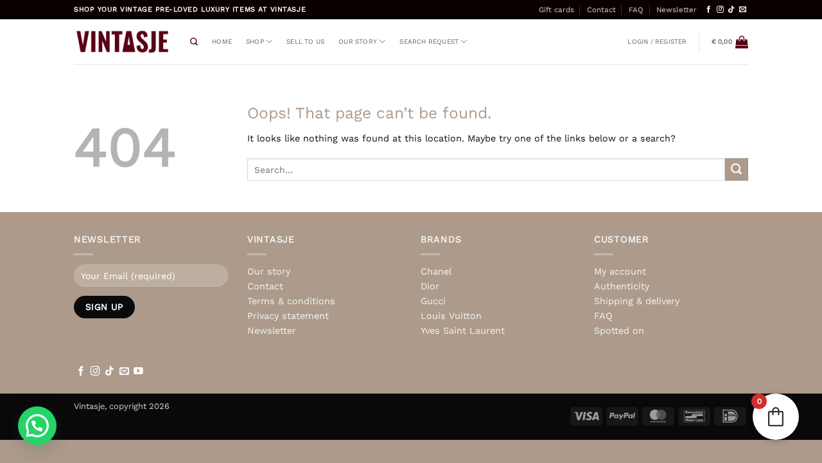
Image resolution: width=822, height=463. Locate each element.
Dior (430, 286)
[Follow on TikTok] (731, 10)
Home (222, 41)
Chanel (436, 271)
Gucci (433, 301)
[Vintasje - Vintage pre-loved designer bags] (122, 42)
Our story (357, 41)
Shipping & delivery (636, 301)
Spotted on (619, 330)
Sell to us (305, 41)
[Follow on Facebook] (708, 10)
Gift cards (556, 9)
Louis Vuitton (451, 316)
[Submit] (736, 169)
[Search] (194, 42)
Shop (255, 41)
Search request (429, 41)
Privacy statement (288, 316)
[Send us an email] (742, 10)
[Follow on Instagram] (720, 10)
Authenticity (621, 286)
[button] (656, 41)
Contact (601, 9)
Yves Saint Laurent (463, 330)
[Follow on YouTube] (138, 372)
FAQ (636, 9)
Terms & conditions (291, 301)
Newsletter (676, 9)
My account (620, 271)
